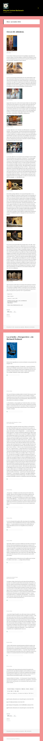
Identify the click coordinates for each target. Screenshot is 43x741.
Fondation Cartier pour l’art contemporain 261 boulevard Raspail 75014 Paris (17, 301)
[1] (23, 435)
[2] (7, 448)
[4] (10, 497)
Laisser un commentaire (30, 327)
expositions (22, 327)
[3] (24, 474)
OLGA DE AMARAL (15, 32)
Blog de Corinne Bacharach (13, 10)
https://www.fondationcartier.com (14, 304)
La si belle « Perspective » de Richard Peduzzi (20, 338)
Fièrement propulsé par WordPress (13, 738)
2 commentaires (28, 731)
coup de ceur (18, 327)
